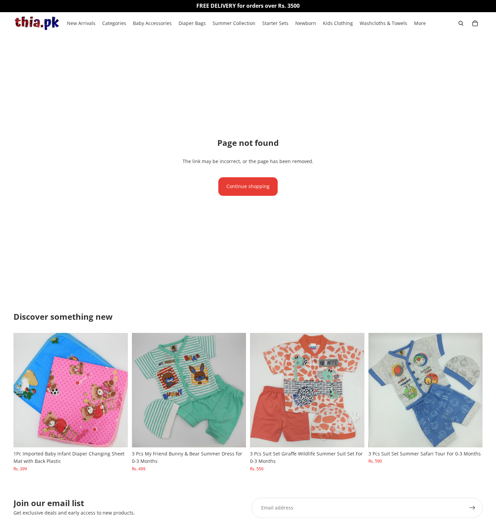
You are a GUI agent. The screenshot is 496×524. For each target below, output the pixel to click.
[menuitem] (420, 23)
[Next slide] (118, 390)
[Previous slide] (23, 390)
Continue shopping (248, 186)
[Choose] (117, 437)
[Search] (460, 23)
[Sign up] (472, 508)
